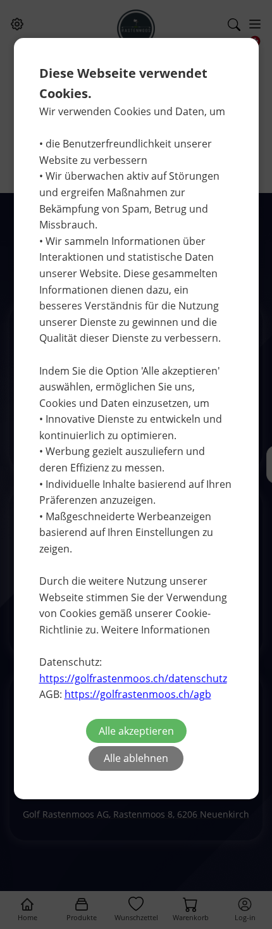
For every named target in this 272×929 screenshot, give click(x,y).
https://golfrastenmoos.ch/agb (138, 694)
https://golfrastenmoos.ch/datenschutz (133, 678)
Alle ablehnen (136, 758)
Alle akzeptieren (136, 731)
